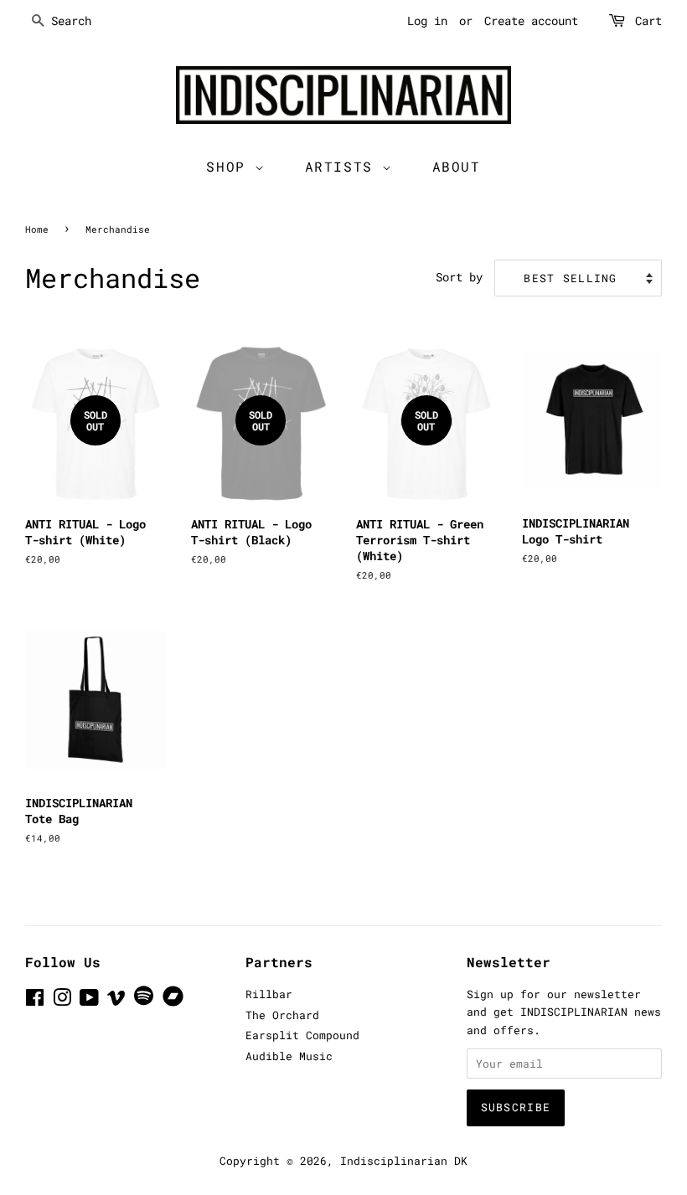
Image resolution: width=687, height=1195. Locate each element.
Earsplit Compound (302, 1035)
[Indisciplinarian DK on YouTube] (89, 1000)
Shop (230, 166)
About (456, 166)
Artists (344, 166)
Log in (427, 20)
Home (37, 229)
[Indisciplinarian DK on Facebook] (34, 1000)
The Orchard (282, 1015)
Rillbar (268, 994)
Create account (531, 20)
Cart (648, 20)
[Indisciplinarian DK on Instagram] (62, 1000)
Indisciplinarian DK (403, 1160)
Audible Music (289, 1056)
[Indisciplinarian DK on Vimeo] (116, 1000)
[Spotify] (143, 1001)
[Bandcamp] (176, 1002)
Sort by (459, 277)
